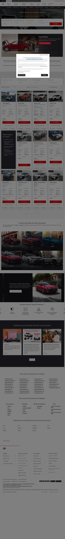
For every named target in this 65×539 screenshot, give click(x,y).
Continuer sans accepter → (44, 54)
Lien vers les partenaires (21, 72)
